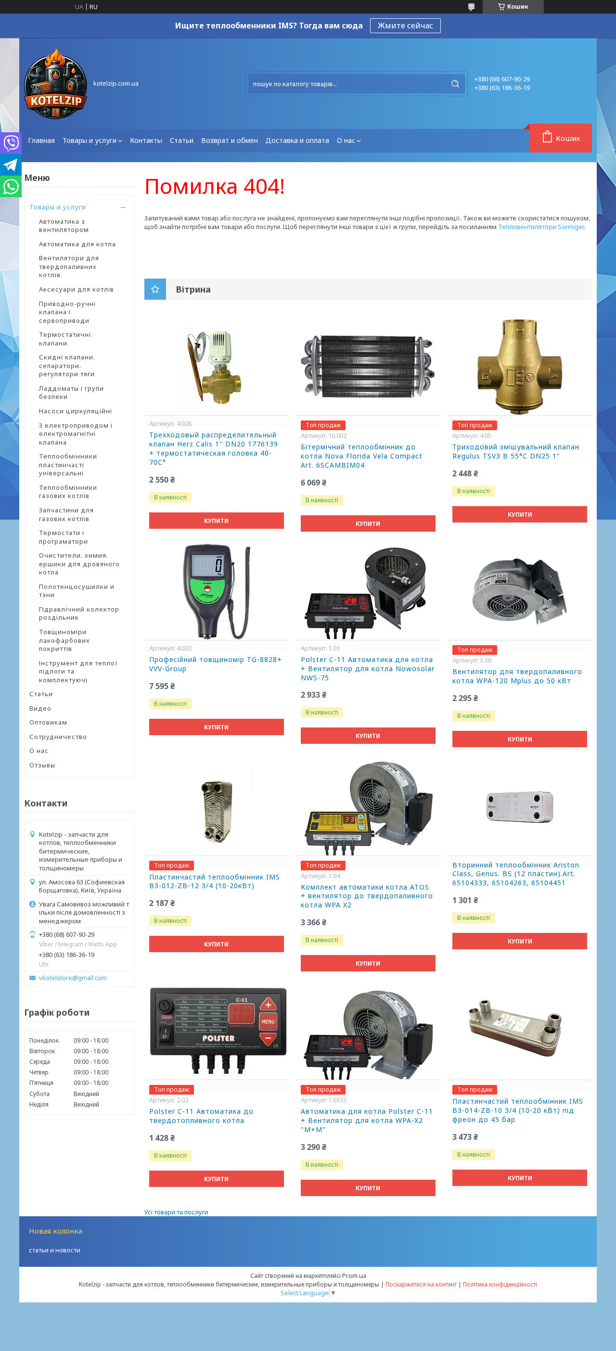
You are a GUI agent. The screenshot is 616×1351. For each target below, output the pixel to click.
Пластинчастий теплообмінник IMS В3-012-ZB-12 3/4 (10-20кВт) (214, 882)
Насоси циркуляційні (75, 411)
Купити (216, 521)
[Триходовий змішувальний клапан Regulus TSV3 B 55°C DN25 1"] (520, 367)
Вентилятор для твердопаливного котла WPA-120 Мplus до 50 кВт (517, 676)
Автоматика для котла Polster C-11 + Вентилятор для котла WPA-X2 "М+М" (367, 1120)
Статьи (181, 140)
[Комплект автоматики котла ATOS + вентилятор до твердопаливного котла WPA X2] (368, 807)
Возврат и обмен (229, 140)
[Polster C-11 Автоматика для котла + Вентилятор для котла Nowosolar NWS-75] (368, 592)
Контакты (146, 140)
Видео (40, 708)
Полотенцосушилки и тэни (77, 590)
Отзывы (42, 765)
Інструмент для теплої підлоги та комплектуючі (78, 671)
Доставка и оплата (297, 140)
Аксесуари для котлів (76, 289)
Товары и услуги (89, 140)
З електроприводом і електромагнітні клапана (76, 433)
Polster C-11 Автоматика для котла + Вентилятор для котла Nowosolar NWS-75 (368, 668)
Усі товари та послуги (176, 1212)
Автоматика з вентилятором (64, 225)
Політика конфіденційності (500, 1284)
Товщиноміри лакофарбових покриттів (64, 640)
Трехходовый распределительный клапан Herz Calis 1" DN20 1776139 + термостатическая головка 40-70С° (213, 449)
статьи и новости (54, 1250)
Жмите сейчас (405, 25)
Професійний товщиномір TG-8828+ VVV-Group (215, 664)
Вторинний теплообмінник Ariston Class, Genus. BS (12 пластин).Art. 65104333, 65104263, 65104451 (515, 874)
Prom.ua (354, 1275)
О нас (346, 140)
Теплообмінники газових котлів (68, 491)
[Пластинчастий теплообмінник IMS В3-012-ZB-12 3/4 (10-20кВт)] (216, 807)
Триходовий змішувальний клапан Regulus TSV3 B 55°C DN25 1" (515, 451)
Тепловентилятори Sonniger (541, 226)
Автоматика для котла (77, 244)
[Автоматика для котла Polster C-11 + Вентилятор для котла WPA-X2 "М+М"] (368, 1031)
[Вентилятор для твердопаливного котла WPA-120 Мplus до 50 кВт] (520, 592)
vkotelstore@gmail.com (73, 978)
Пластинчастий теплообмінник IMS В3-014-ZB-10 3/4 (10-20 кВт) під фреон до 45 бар (517, 1110)
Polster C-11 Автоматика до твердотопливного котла (201, 1116)
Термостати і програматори (63, 537)
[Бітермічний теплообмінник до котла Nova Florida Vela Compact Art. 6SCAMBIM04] (368, 367)
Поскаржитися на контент (421, 1284)
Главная (41, 140)
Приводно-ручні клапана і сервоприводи (67, 312)
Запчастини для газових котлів (66, 514)
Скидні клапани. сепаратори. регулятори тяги (67, 365)
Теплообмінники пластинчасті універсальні (68, 464)
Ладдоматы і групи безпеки (71, 392)
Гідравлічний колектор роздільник (79, 613)
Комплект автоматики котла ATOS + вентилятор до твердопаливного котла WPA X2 (367, 896)
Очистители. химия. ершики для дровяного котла (79, 563)
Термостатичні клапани (65, 338)
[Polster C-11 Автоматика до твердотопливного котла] (216, 1031)
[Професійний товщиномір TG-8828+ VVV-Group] (216, 592)
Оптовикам (48, 722)
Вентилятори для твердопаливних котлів (69, 266)
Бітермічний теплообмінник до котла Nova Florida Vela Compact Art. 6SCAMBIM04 (362, 456)
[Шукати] (455, 83)
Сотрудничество (58, 736)
